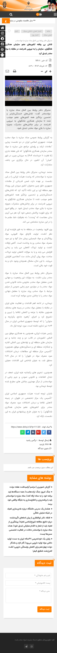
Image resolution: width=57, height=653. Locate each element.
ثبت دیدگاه (44, 609)
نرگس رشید (31, 440)
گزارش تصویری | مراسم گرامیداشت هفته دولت (30, 487)
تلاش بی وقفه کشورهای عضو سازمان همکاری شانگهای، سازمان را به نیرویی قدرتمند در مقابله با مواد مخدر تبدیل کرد (28, 49)
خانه (48, 31)
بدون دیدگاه (43, 448)
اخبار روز (35, 35)
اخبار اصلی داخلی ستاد (32, 31)
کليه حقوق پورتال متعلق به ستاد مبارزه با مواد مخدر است (34, 639)
